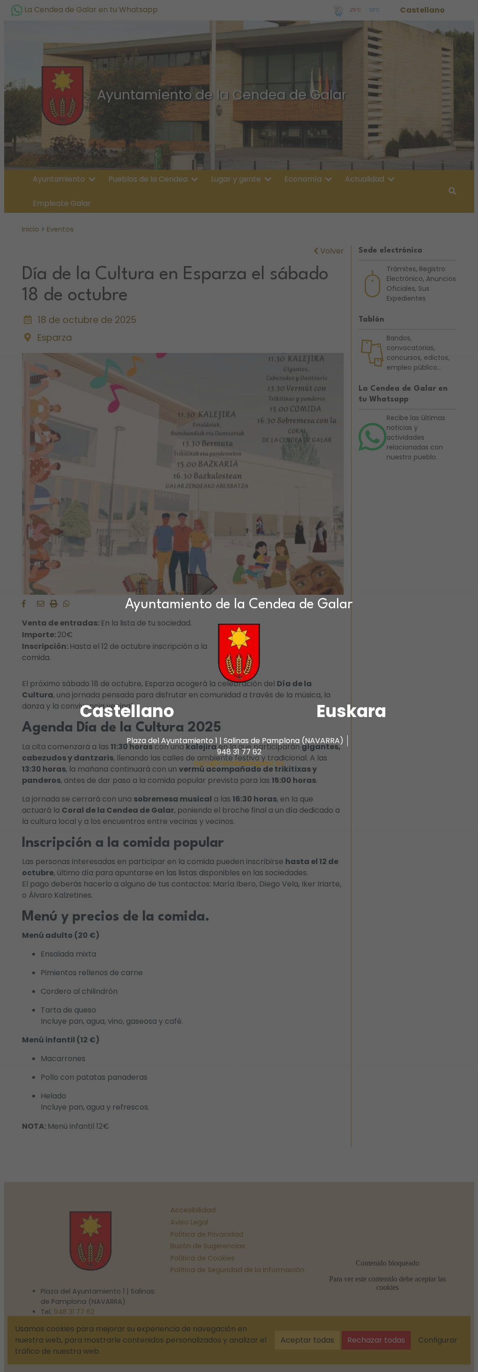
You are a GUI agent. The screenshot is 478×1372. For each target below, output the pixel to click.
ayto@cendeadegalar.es (239, 763)
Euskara (351, 711)
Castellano (127, 711)
